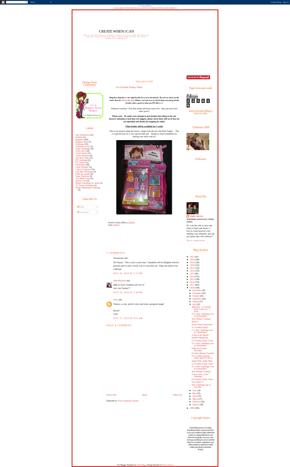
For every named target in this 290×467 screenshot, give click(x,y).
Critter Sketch (81, 153)
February (196, 402)
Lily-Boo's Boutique (84, 172)
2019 (192, 262)
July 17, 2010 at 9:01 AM (127, 318)
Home (144, 395)
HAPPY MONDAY (200, 338)
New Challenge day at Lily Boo (201, 386)
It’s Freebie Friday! (200, 327)
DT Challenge (81, 160)
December (197, 290)
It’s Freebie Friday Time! (129, 87)
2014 (192, 276)
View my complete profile (196, 240)
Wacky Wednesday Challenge (88, 188)
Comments (84, 212)
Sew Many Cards (83, 178)
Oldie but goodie (83, 174)
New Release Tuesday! (201, 319)
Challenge (80, 144)
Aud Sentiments (82, 135)
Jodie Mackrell (119, 281)
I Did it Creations (83, 169)
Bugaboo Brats (82, 142)
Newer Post (111, 395)
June (194, 390)
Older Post (177, 395)
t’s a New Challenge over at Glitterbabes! (202, 331)
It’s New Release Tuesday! (203, 353)
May (194, 393)
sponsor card (81, 181)
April (195, 396)
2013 (192, 279)
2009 (192, 408)
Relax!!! (195, 322)
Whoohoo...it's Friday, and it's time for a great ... (201, 309)
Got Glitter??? (198, 382)
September (197, 299)
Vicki (115, 300)
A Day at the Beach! (200, 335)
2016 (192, 271)
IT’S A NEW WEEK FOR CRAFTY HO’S (202, 357)
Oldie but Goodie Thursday (199, 349)
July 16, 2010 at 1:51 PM (127, 273)
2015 (192, 274)
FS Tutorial (80, 162)
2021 (192, 257)
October (196, 296)
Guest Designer (82, 167)
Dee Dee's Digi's (83, 158)
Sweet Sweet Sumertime (202, 324)
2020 (192, 259)
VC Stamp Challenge (84, 185)
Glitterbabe (80, 165)
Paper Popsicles (82, 176)
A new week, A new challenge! (200, 375)
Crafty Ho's (80, 151)
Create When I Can (116, 31)
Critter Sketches (82, 156)
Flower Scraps (167, 465)
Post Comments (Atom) (128, 401)
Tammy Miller (196, 216)
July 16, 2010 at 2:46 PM (127, 292)
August (195, 301)
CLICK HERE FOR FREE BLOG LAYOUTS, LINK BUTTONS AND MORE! (144, 8)
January (196, 404)
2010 (192, 288)
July (194, 304)
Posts (81, 207)
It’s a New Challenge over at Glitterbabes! (203, 315)
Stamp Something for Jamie (87, 183)
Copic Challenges (83, 149)
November (197, 293)
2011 (192, 285)
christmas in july (83, 146)
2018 (192, 265)
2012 (192, 282)
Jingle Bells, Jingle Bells (202, 361)
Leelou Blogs (145, 6)
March (195, 399)
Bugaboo (79, 139)
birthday (79, 137)
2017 (192, 268)
